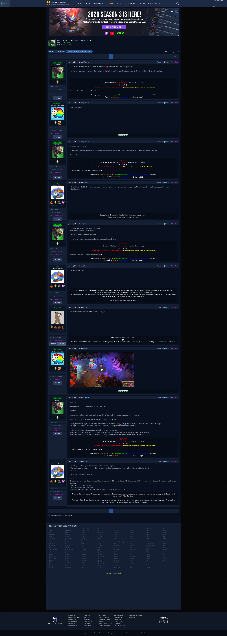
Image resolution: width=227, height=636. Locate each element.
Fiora (67, 551)
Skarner (132, 557)
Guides (89, 3)
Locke (99, 544)
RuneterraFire (72, 626)
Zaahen (164, 549)
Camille (51, 567)
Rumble (132, 533)
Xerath (164, 536)
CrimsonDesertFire (135, 616)
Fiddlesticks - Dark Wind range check (80, 51)
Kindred (100, 529)
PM (172, 62)
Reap (110, 66)
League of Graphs (74, 618)
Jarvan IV (84, 540)
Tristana (148, 540)
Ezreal (67, 547)
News (142, 3)
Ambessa (52, 538)
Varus (147, 553)
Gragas (67, 562)
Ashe (51, 547)
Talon (147, 533)
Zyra (163, 562)
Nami (115, 529)
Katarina (84, 560)
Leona (99, 538)
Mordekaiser (101, 564)
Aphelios (52, 545)
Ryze (131, 534)
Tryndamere (150, 544)
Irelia (83, 534)
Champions (99, 3)
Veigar (148, 557)
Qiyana (116, 555)
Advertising (108, 633)
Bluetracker (118, 618)
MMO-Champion (104, 626)
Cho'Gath (68, 531)
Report (86, 62)
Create (80, 3)
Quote (167, 62)
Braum (51, 562)
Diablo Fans (118, 622)
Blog (62, 344)
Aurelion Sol (53, 549)
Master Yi (100, 557)
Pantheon (117, 549)
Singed (132, 551)
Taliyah (148, 531)
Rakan (116, 558)
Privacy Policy (98, 633)
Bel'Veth (52, 557)
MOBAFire (71, 616)
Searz (57, 183)
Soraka (132, 562)
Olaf (115, 544)
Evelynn (67, 545)
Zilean (164, 558)
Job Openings (118, 633)
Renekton (117, 567)
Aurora (51, 551)
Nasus (116, 531)
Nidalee (116, 536)
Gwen (67, 566)
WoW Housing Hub (105, 624)
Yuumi (164, 547)
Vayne (148, 555)
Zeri (163, 555)
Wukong (164, 533)
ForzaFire (86, 624)
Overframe (117, 624)
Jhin (82, 545)
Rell (115, 564)
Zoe (163, 560)
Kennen (83, 566)
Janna (83, 538)
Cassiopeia (69, 529)
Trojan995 (57, 308)
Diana (67, 536)
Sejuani (132, 538)
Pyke (115, 553)
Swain (131, 564)
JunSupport (66, 42)
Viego (147, 564)
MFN (6, 3)
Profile (57, 98)
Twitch (148, 547)
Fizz (66, 553)
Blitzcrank (52, 558)
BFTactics (102, 616)
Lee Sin (99, 536)
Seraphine (133, 542)
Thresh (148, 538)
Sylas (131, 566)
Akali (50, 533)
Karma (83, 555)
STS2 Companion (120, 626)
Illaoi (83, 533)
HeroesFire (87, 626)
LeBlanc (100, 534)
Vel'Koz (148, 558)
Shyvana (132, 549)
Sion (131, 553)
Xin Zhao (164, 538)
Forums (51, 51)
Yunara (164, 545)
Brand (51, 560)
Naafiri (99, 567)
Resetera (86, 620)
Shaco (132, 545)
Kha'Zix (83, 567)
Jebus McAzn (57, 103)
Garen (67, 558)
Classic (110, 3)
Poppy (116, 551)
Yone (163, 542)
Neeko (116, 534)
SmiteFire (86, 616)
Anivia (51, 542)
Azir (50, 553)
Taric (147, 534)
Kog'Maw (100, 533)
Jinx (82, 547)
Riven (131, 531)
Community (132, 3)
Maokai (99, 555)
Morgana (100, 566)
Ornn (115, 547)
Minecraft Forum (104, 620)
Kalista (83, 553)
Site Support (61, 51)
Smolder (132, 558)
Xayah (164, 534)
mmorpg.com (118, 616)
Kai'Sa (83, 551)
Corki (67, 533)
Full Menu (152, 3)
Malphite (100, 551)
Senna (132, 540)
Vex (147, 560)
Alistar (51, 536)
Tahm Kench (150, 529)
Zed (163, 553)
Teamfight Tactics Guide (114, 573)
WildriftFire (72, 624)
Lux (98, 549)
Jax (82, 542)
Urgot (147, 551)
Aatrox (51, 529)
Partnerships (128, 633)
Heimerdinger (86, 529)
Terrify (123, 424)
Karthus (84, 557)
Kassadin (84, 558)
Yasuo (164, 540)
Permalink (160, 62)
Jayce (83, 544)
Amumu (52, 540)
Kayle (83, 562)
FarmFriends (87, 622)
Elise (66, 544)
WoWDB (102, 622)
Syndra (132, 567)
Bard (50, 555)
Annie (51, 544)
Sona (131, 560)
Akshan (51, 534)
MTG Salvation (104, 618)
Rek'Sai (116, 562)
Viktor (147, 566)
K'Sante (83, 549)
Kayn (83, 564)
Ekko (66, 542)
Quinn (115, 557)
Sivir (131, 555)
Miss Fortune (101, 562)
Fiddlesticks (69, 549)
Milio (99, 560)
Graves (67, 564)
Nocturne (117, 540)
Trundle (148, 542)
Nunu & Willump (119, 542)
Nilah (115, 538)
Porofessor (72, 620)
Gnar (67, 560)
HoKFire (132, 618)
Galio (67, 555)
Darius (67, 534)
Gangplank (68, 557)
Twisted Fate (150, 545)
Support (136, 633)
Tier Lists (120, 3)
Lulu (98, 547)
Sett (131, 544)
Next (175, 56)
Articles (143, 633)
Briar (51, 564)
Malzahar (100, 553)
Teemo (148, 536)
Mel (98, 558)
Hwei (83, 531)
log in (58, 515)
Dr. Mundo (68, 538)
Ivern (83, 536)
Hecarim (68, 567)
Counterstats (72, 622)
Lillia (98, 540)
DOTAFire (86, 618)
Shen (131, 547)
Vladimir (148, 567)
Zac (163, 551)
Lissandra (100, 542)
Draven (67, 540)
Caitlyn (51, 566)
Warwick (164, 531)
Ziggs (163, 557)
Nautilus (116, 533)
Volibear (164, 529)
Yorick (164, 544)
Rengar (132, 529)
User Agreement (86, 633)
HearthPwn (117, 620)
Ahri (50, 531)
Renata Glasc (118, 566)
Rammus (116, 560)
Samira (132, 536)
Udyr (147, 549)
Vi (146, 562)
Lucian (99, 545)
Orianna (116, 545)
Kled (98, 531)
